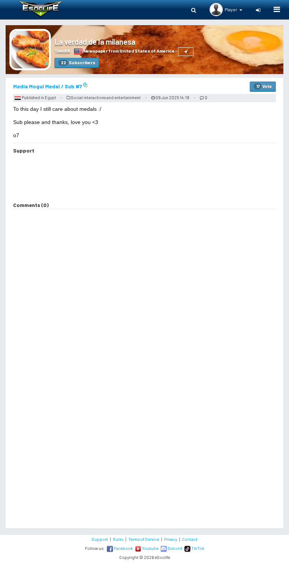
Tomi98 (62, 50)
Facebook (123, 548)
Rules (118, 539)
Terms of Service (143, 539)
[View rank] (185, 51)
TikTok (197, 548)
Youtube (149, 548)
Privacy (170, 539)
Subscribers (78, 62)
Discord (174, 548)
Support (100, 539)
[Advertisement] (144, 179)
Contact (190, 539)
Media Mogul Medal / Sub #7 (48, 86)
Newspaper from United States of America (128, 50)
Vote (264, 86)
